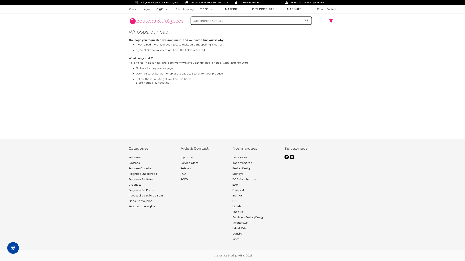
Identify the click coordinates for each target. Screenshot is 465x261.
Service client (190, 163)
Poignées (135, 157)
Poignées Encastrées (143, 174)
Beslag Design (241, 168)
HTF (234, 201)
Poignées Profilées (141, 179)
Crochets (135, 185)
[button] (161, 9)
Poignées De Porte (141, 190)
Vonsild (237, 233)
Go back (141, 68)
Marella (237, 206)
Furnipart (238, 190)
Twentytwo (240, 223)
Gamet (237, 195)
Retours (186, 168)
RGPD (184, 179)
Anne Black (239, 157)
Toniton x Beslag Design (248, 217)
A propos (187, 157)
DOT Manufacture (244, 179)
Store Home (143, 82)
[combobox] (251, 20)
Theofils (237, 212)
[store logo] (156, 19)
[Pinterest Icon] (286, 158)
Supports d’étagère (142, 206)
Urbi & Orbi (239, 228)
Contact (331, 9)
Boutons (134, 163)
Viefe (236, 239)
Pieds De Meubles (140, 201)
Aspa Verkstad (242, 163)
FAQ (183, 174)
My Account (161, 82)
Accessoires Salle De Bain (146, 195)
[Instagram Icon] (292, 158)
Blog (320, 9)
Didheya (237, 174)
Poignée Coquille (140, 168)
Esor (235, 185)
